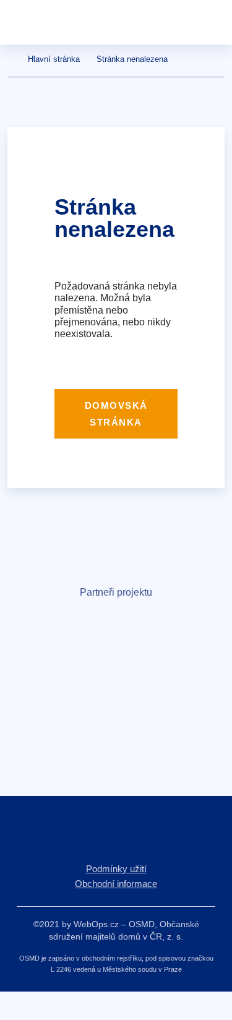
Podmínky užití (116, 869)
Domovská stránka (116, 413)
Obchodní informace (116, 883)
